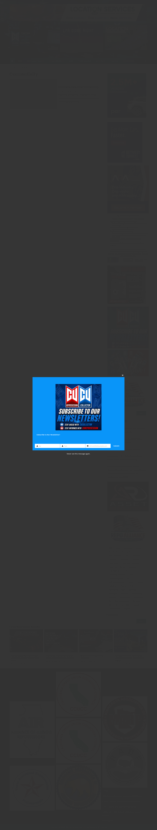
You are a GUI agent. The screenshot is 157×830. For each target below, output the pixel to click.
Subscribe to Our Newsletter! (48, 435)
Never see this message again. (78, 454)
